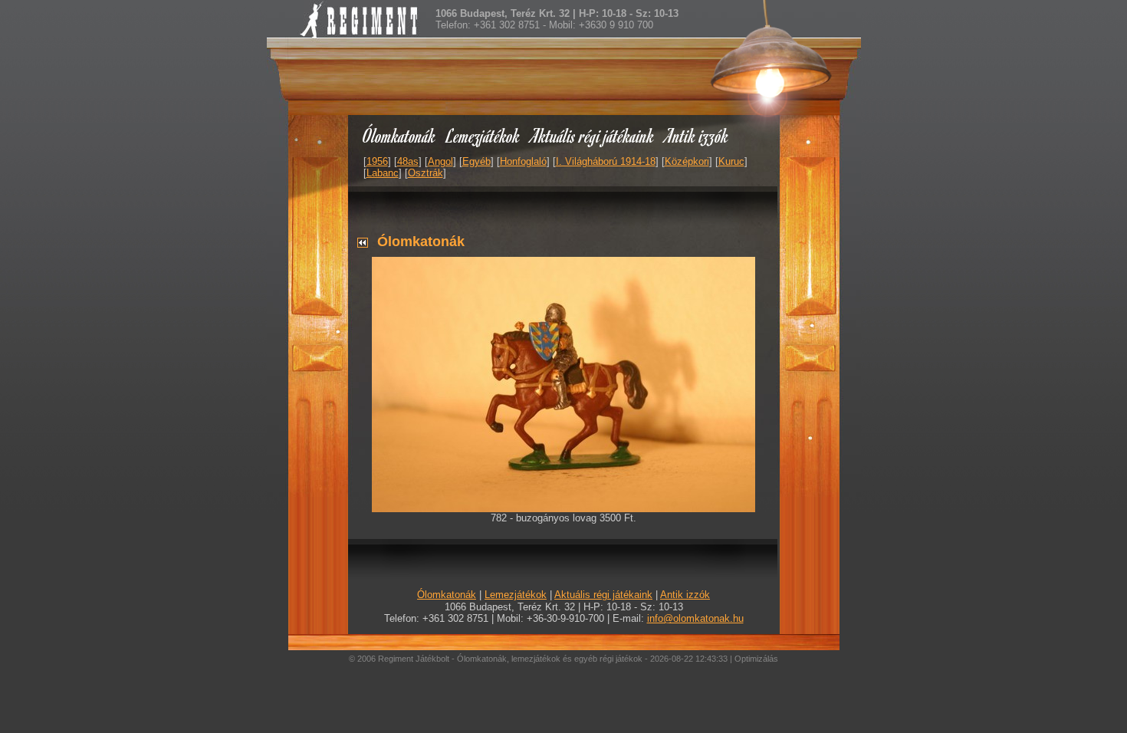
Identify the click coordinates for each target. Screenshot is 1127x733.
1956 (377, 161)
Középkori (687, 161)
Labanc (382, 173)
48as (408, 161)
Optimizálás (756, 658)
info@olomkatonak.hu (695, 618)
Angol (440, 161)
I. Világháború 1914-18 (606, 161)
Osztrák (425, 173)
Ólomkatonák (399, 135)
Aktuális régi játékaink (592, 135)
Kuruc (731, 161)
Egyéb (476, 161)
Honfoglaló (523, 161)
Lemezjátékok (483, 135)
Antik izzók (696, 135)
